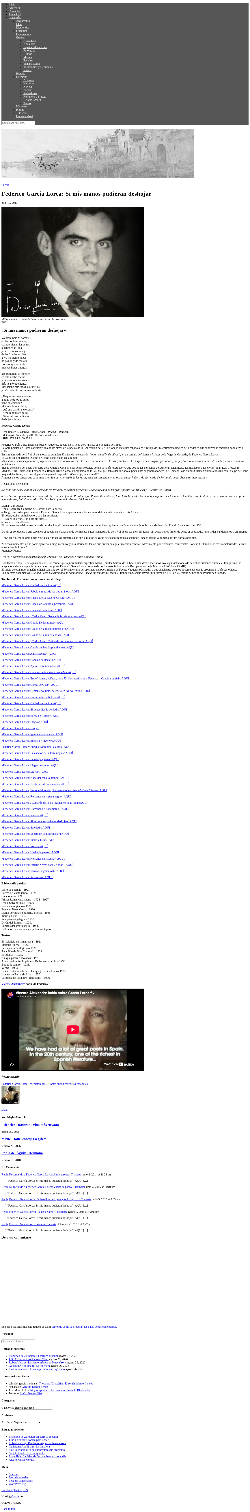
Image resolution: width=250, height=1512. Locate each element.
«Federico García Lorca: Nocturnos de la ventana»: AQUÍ (35, 784)
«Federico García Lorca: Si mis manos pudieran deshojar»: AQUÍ (39, 821)
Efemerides (22, 27)
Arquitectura (23, 20)
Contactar (14, 11)
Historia (20, 73)
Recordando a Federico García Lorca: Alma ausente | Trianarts (45, 1174)
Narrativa (28, 83)
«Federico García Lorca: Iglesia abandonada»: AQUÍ (32, 734)
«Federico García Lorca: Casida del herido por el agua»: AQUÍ (37, 647)
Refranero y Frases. (34, 96)
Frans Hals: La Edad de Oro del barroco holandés (37, 1456)
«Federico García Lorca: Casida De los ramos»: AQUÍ (32, 622)
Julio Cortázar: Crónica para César (28, 1359)
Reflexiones (30, 93)
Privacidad (15, 14)
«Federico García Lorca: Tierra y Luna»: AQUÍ (28, 840)
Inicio (12, 4)
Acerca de (14, 7)
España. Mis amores (35, 47)
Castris (15, 1496)
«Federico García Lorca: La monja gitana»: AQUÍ (30, 759)
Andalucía (29, 43)
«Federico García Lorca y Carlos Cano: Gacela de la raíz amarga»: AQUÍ (43, 616)
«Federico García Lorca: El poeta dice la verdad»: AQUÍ (34, 709)
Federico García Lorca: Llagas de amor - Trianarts (38, 1211)
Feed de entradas (18, 1477)
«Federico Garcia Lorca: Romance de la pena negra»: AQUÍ (36, 796)
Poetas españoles (78, 1083)
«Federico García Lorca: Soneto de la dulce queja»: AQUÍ (35, 833)
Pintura (20, 109)
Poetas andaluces (58, 1083)
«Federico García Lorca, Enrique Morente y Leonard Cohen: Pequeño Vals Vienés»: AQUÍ (54, 790)
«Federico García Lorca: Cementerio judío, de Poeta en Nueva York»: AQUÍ (45, 690)
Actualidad (29, 40)
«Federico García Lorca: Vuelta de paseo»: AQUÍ (30, 852)
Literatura (21, 76)
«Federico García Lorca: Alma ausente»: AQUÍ (28, 653)
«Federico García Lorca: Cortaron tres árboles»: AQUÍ (33, 697)
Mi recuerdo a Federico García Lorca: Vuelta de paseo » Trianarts (47, 1186)
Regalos (28, 60)
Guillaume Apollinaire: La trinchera (29, 1365)
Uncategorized (24, 116)
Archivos (6, 1422)
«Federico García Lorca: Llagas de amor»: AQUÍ (29, 765)
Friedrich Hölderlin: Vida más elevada (30, 1125)
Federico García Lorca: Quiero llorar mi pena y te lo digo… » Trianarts (50, 1199)
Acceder (13, 1474)
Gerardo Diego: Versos (35, 1386)
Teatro (27, 103)
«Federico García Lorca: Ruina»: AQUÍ (24, 815)
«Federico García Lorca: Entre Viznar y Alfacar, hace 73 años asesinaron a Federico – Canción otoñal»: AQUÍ (65, 678)
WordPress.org (17, 1484)
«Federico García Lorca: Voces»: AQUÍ (24, 846)
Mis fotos (21, 106)
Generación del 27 (38, 1083)
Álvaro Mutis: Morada (22, 1459)
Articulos (28, 80)
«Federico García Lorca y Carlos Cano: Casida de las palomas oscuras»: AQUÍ (47, 641)
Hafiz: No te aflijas (31, 1393)
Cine (19, 24)
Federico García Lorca (14, 1083)
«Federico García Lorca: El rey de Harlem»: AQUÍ (30, 715)
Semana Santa (31, 63)
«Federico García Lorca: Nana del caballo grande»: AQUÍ (35, 777)
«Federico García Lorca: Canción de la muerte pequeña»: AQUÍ (38, 672)
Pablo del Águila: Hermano (22, 1153)
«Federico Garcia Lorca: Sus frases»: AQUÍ (27, 877)
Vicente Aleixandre (13, 983)
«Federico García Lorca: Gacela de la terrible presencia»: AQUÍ (38, 603)
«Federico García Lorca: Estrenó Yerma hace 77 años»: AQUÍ (37, 864)
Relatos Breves (32, 99)
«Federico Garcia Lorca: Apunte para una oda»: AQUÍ (33, 666)
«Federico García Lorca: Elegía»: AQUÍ (24, 721)
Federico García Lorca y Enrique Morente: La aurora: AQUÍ (36, 746)
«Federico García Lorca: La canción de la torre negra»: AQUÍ (37, 753)
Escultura (21, 30)
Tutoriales (21, 113)
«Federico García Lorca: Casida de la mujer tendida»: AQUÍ (36, 635)
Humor (27, 53)
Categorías (15, 17)
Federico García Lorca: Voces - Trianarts (32, 1224)
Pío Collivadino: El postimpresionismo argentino (37, 1369)
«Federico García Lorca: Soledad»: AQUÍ (25, 827)
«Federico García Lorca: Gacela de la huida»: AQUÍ (31, 610)
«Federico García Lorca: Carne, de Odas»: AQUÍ (30, 684)
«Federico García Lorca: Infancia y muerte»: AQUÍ (31, 740)
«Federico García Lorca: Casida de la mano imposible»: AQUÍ (37, 628)
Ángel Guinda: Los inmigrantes (27, 1453)
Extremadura (23, 34)
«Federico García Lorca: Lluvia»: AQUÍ (25, 771)
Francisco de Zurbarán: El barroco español (33, 1355)
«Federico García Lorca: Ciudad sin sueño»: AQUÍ (31, 585)
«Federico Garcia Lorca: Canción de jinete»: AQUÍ (31, 659)
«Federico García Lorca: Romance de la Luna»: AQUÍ (33, 858)
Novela (27, 86)
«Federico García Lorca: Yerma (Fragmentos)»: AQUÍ (33, 871)
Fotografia (29, 50)
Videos (27, 70)
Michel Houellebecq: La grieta (23, 1139)
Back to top (8, 1508)
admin (4, 1110)
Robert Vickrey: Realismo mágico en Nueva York (37, 1362)
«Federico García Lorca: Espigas (20, 728)
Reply (4, 1174)
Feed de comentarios (21, 1480)
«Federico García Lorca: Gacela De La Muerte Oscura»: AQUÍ (38, 597)
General (20, 37)
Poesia (27, 90)
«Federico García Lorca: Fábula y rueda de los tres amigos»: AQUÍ (40, 591)
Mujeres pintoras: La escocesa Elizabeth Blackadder (60, 1390)
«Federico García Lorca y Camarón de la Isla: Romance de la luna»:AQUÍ (44, 802)
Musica (27, 57)
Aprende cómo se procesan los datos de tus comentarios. (84, 1326)
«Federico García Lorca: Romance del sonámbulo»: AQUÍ (35, 808)
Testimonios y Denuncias (38, 67)
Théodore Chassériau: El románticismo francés (66, 1383)
